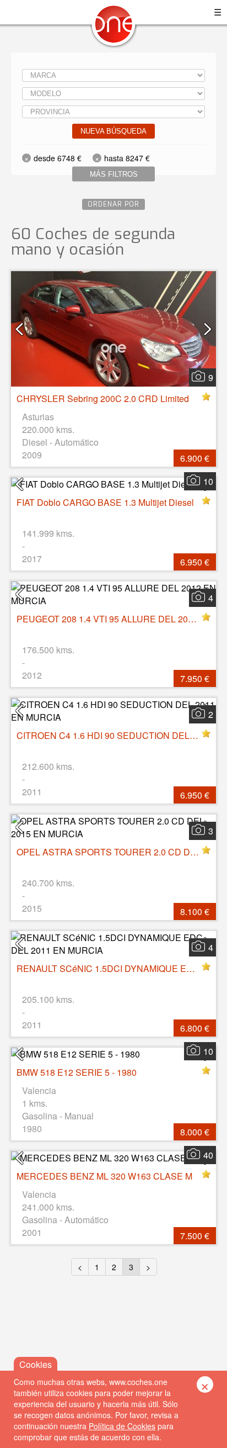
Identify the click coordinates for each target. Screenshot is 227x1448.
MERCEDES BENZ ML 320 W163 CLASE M (104, 1176)
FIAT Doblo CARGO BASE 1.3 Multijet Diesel (105, 502)
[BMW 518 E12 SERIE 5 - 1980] (113, 1054)
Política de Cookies (122, 1425)
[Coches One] (113, 28)
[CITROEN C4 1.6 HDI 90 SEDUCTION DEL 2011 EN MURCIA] (113, 710)
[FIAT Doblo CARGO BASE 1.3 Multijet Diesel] (113, 484)
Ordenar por (113, 204)
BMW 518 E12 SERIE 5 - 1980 (77, 1072)
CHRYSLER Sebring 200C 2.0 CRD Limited (103, 398)
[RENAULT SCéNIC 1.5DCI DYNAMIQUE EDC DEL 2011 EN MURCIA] (113, 943)
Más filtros (114, 174)
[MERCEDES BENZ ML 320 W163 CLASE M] (113, 1157)
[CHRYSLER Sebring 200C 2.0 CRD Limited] (113, 329)
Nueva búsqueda (113, 131)
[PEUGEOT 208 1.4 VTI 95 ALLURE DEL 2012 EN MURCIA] (113, 594)
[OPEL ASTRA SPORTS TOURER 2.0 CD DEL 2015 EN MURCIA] (113, 827)
